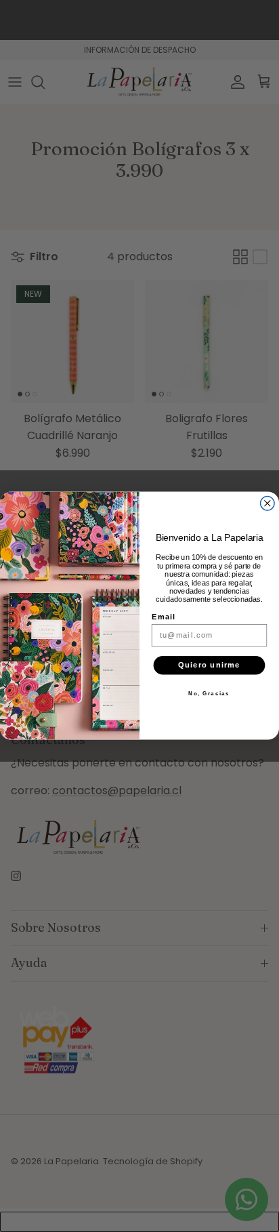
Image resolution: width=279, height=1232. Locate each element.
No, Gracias (209, 694)
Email (164, 617)
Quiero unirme (209, 665)
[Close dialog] (268, 504)
